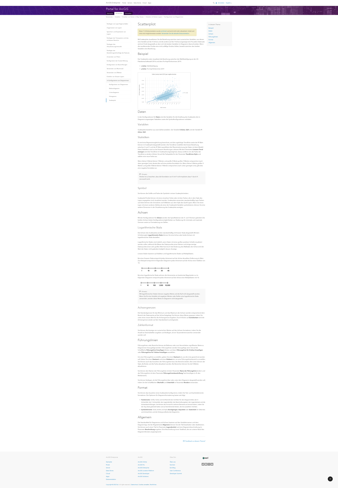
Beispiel (211, 28)
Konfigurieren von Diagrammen (173, 17)
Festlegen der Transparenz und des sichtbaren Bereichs (118, 39)
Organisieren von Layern (114, 28)
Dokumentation (111, 479)
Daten (210, 31)
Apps (149, 3)
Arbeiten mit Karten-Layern (154, 17)
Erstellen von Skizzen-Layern (115, 76)
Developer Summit (176, 473)
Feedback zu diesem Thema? (195, 441)
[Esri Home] (205, 458)
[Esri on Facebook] (206, 464)
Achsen (211, 34)
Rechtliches (153, 484)
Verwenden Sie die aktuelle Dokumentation (175, 33)
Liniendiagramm (114, 92)
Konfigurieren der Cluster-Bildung (117, 61)
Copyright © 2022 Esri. (112, 484)
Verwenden (119, 13)
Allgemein (212, 42)
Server (108, 468)
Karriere (172, 465)
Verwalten (128, 13)
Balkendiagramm (114, 88)
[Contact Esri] (212, 464)
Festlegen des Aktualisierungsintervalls (114, 45)
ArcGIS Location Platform (146, 470)
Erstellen (117, 17)
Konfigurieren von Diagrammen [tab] (118, 80)
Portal (124, 3)
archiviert (164, 31)
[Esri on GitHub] (209, 464)
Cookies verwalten (144, 484)
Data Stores (137, 3)
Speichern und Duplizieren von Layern (116, 33)
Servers (130, 3)
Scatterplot (112, 100)
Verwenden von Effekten (114, 72)
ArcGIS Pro (141, 465)
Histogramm (112, 96)
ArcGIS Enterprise (113, 3)
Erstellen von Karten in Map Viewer (133, 17)
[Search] (213, 2)
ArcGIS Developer (143, 473)
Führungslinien (213, 37)
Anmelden (221, 3)
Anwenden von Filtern (113, 57)
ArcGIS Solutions (143, 476)
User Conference (175, 470)
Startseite (110, 13)
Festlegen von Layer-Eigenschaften (117, 24)
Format (211, 39)
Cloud (144, 3)
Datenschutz (134, 484)
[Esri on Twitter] (203, 464)
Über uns (173, 462)
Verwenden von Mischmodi (115, 68)
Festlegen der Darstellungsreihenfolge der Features (118, 52)
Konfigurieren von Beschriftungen (117, 64)
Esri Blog (172, 468)
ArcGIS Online (142, 462)
